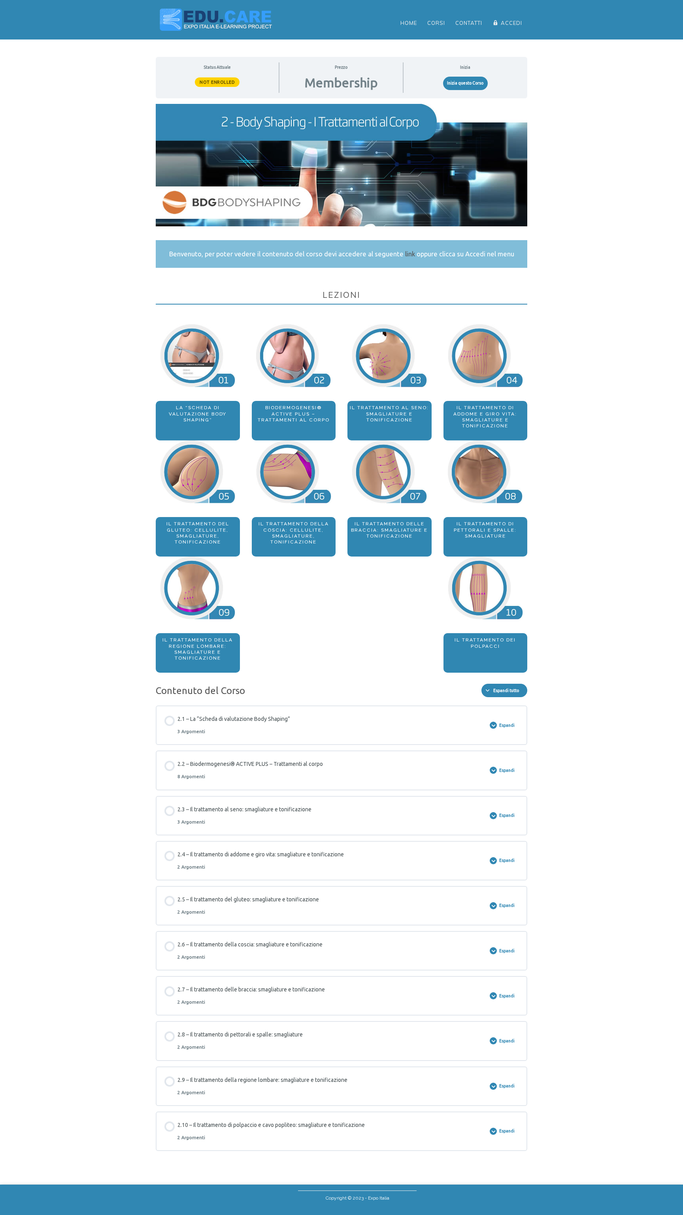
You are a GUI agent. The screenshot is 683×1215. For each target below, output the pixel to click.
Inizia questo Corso (465, 83)
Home (408, 23)
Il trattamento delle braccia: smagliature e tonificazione (389, 530)
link (410, 254)
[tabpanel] (341, 388)
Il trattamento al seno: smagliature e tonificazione (389, 414)
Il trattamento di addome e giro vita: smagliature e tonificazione (485, 417)
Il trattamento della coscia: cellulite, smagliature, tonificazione (293, 533)
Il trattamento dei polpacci (485, 643)
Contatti (468, 23)
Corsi (436, 23)
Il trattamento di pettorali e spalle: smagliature (485, 530)
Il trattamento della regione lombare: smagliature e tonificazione (197, 649)
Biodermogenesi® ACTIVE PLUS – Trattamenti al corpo (294, 414)
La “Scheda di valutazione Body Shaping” (197, 414)
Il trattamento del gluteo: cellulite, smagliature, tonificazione (197, 533)
